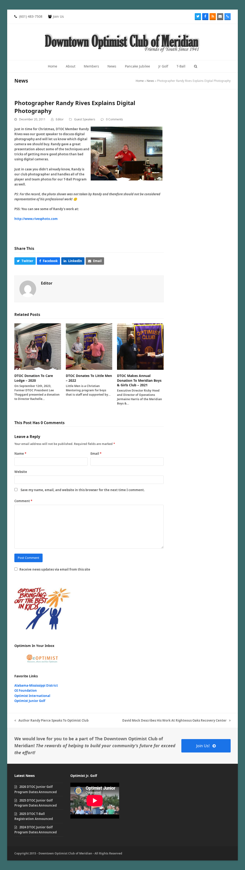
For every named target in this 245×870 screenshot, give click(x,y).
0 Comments (114, 119)
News (150, 81)
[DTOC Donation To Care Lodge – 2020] (37, 346)
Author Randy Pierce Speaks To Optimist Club (51, 720)
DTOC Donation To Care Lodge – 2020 (33, 377)
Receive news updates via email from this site (54, 569)
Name (20, 453)
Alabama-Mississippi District (36, 685)
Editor (60, 119)
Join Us (58, 16)
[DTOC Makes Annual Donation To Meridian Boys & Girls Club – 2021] (140, 346)
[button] (195, 66)
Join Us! (203, 745)
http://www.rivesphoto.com (36, 219)
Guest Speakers (84, 119)
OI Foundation (25, 690)
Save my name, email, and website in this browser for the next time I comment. (83, 490)
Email (95, 453)
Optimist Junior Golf (29, 701)
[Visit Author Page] (27, 288)
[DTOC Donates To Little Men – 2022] (89, 346)
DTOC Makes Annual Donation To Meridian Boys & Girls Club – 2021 (139, 380)
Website (20, 472)
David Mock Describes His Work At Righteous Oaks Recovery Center (174, 720)
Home (140, 81)
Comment (23, 501)
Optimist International (32, 696)
